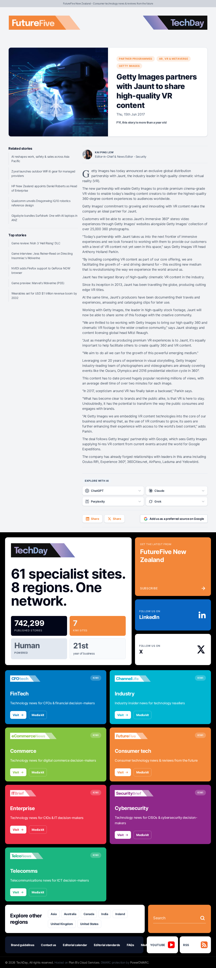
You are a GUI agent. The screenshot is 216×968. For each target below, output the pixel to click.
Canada (89, 914)
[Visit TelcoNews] (33, 855)
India (104, 914)
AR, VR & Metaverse (173, 58)
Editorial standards (107, 945)
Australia (70, 914)
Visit (16, 715)
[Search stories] (202, 918)
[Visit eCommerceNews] (33, 736)
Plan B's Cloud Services (84, 962)
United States (89, 924)
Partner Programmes (135, 58)
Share (95, 518)
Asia (54, 914)
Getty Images (129, 65)
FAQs (130, 945)
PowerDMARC (139, 962)
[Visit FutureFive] (138, 736)
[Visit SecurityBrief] (138, 793)
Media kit (38, 715)
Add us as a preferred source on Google (177, 518)
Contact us (48, 945)
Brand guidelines (22, 945)
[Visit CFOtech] (33, 678)
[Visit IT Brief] (33, 793)
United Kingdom (62, 924)
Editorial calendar (75, 945)
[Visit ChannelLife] (138, 678)
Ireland (120, 914)
